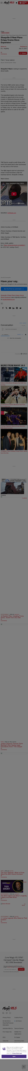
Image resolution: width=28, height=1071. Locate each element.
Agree (14, 1056)
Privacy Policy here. (17, 1053)
